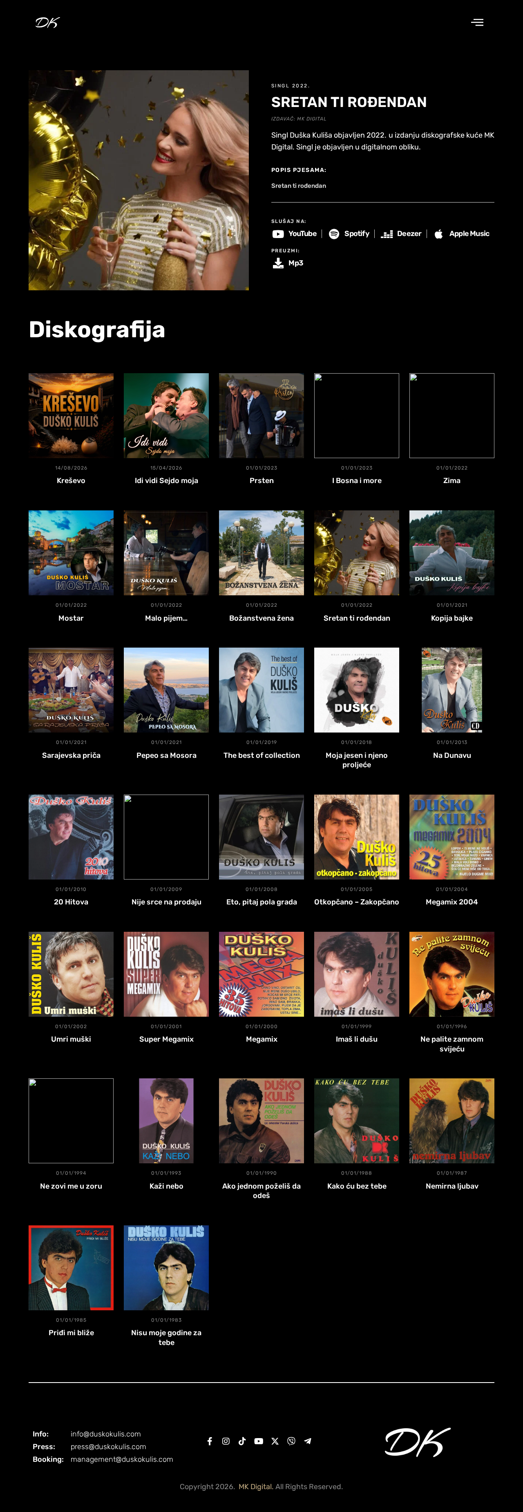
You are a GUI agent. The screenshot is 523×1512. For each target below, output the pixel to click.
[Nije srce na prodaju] (166, 837)
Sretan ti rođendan (357, 618)
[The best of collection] (261, 690)
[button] (477, 22)
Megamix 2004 (452, 901)
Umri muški (71, 1039)
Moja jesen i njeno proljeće (357, 760)
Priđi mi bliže (71, 1332)
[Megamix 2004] (451, 837)
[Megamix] (261, 974)
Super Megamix (166, 1039)
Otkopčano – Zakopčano (356, 901)
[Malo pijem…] (166, 552)
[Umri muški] (71, 974)
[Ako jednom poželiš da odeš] (261, 1120)
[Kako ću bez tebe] (356, 1120)
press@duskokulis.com (108, 1446)
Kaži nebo (166, 1186)
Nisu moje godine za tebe (166, 1337)
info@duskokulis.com (106, 1434)
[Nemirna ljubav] (451, 1120)
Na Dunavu (452, 755)
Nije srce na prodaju (166, 901)
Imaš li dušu (357, 1039)
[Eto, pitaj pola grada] (261, 837)
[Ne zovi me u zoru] (71, 1120)
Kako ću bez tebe (357, 1186)
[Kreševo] (71, 415)
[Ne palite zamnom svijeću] (451, 974)
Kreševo (71, 480)
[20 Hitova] (71, 837)
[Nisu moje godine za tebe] (166, 1267)
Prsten (262, 480)
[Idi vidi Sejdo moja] (166, 415)
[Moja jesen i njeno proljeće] (356, 690)
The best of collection (262, 755)
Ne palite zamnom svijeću (451, 1044)
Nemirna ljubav (452, 1186)
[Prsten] (261, 415)
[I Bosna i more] (356, 415)
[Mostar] (71, 552)
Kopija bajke (452, 618)
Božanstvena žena (261, 618)
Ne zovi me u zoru (71, 1186)
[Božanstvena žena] (261, 552)
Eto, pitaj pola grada (261, 901)
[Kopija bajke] (451, 552)
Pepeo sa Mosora (166, 755)
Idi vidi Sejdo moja (166, 480)
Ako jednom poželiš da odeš (261, 1191)
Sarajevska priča (71, 755)
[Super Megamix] (166, 974)
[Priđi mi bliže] (71, 1267)
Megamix (261, 1039)
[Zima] (451, 415)
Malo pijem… (166, 618)
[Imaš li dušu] (356, 974)
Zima (451, 480)
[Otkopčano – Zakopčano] (356, 837)
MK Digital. (256, 1486)
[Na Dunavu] (451, 690)
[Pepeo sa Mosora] (166, 690)
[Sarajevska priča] (71, 690)
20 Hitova (71, 901)
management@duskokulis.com (122, 1459)
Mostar (71, 618)
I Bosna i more (357, 480)
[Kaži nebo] (166, 1120)
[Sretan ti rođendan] (356, 552)
